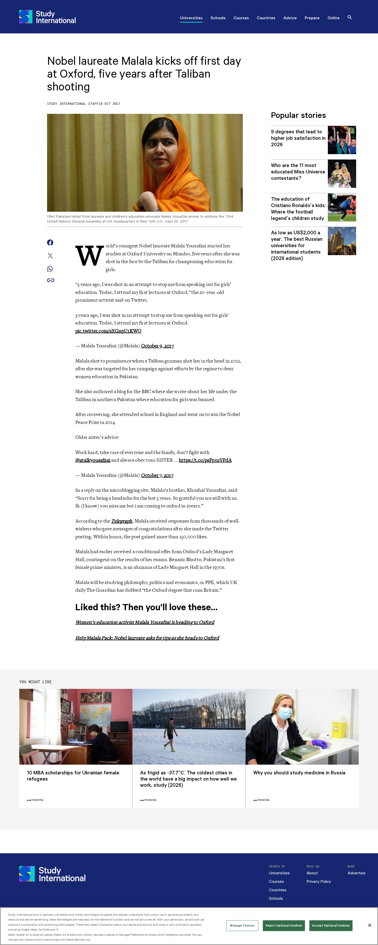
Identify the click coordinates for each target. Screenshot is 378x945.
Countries (266, 18)
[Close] (369, 925)
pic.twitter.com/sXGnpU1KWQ (108, 331)
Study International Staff (72, 104)
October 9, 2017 (157, 346)
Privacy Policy (319, 881)
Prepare (312, 18)
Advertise (356, 873)
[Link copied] (50, 281)
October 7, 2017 (157, 475)
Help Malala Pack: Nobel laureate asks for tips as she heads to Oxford (147, 638)
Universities (191, 18)
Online (334, 18)
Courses (241, 18)
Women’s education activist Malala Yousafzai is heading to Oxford (144, 622)
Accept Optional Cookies (331, 925)
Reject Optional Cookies (284, 925)
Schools (218, 18)
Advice (290, 18)
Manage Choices (242, 925)
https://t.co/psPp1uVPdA (205, 460)
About (312, 873)
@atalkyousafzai (92, 460)
